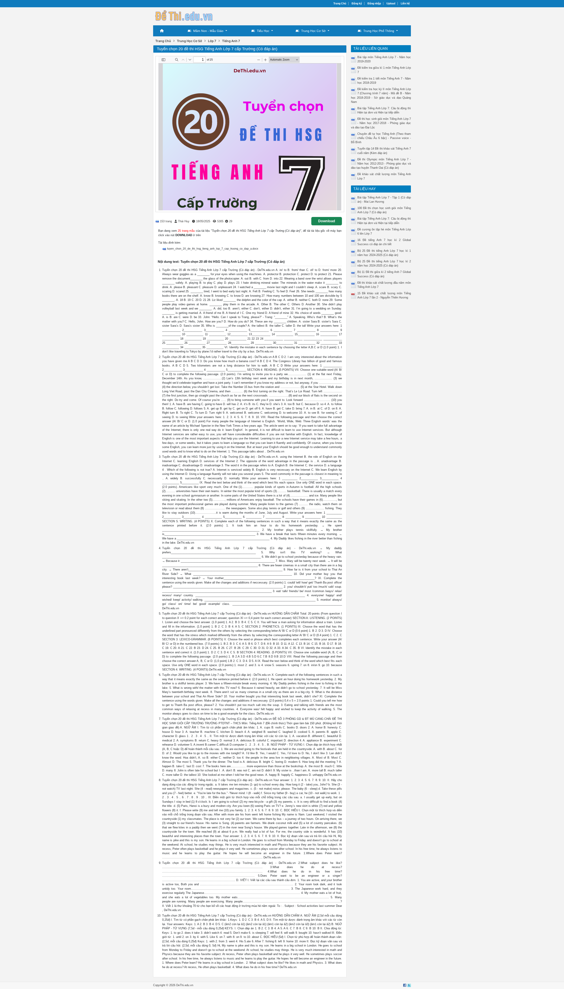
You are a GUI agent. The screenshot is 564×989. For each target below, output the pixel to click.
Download (326, 221)
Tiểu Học (263, 31)
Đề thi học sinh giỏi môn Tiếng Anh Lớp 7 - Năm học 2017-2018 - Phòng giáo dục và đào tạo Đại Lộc (381, 123)
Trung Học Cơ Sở (313, 31)
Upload (390, 3)
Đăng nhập (374, 3)
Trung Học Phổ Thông (378, 31)
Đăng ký (357, 3)
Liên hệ (405, 3)
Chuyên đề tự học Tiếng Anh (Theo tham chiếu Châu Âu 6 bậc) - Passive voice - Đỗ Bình (381, 138)
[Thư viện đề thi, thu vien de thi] (184, 16)
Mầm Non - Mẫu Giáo (208, 31)
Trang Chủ (339, 3)
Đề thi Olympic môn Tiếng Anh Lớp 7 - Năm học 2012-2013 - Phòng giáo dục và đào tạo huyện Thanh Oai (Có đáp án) (381, 163)
